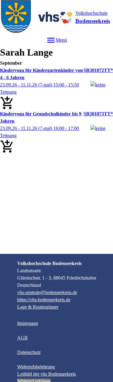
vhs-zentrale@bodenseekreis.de (47, 292)
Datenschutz (29, 352)
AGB (22, 337)
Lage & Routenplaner (37, 306)
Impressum (27, 323)
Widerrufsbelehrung (36, 366)
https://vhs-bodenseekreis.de (44, 299)
